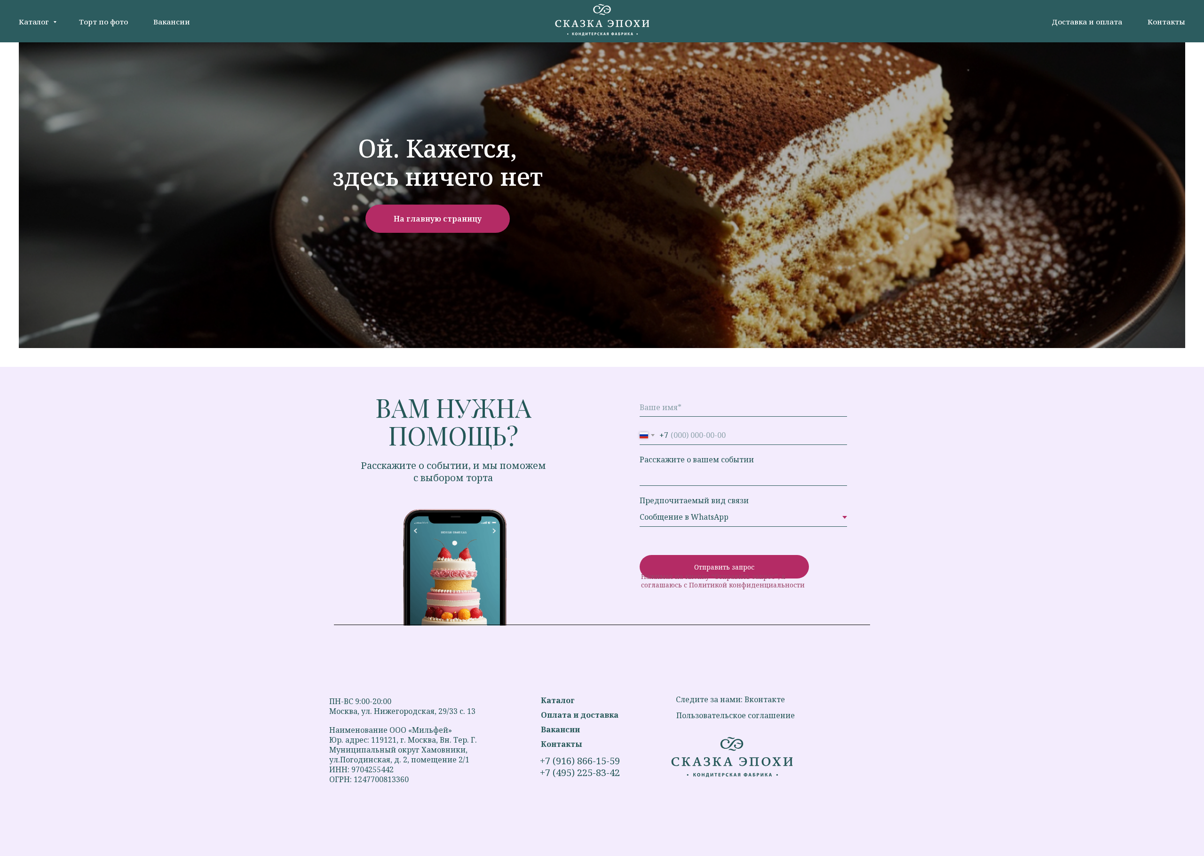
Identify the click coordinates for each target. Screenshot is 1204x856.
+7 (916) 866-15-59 (580, 760)
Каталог (35, 21)
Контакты (1166, 21)
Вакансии (171, 21)
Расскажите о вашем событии (697, 459)
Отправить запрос (724, 567)
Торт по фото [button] (103, 21)
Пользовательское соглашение (735, 715)
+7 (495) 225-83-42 (580, 772)
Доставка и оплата (1087, 21)
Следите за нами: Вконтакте (730, 699)
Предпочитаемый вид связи (694, 500)
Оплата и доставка (579, 715)
